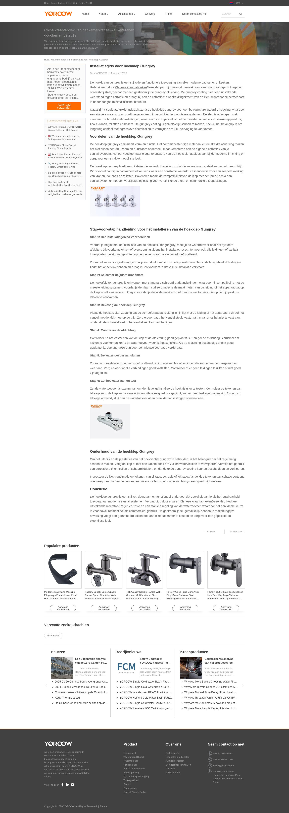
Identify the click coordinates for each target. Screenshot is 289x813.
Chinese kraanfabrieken (131, 87)
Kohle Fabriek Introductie (134, 708)
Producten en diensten (177, 757)
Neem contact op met (194, 13)
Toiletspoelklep (131, 780)
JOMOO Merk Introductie (134, 703)
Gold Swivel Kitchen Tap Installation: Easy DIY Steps (210, 703)
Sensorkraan (130, 788)
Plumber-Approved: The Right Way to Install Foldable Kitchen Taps (210, 692)
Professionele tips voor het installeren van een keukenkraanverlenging (210, 708)
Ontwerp (150, 13)
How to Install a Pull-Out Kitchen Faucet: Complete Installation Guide (210, 681)
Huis (46, 59)
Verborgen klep (131, 772)
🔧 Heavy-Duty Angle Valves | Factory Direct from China (63, 165)
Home (85, 13)
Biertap (127, 784)
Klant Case (60, 652)
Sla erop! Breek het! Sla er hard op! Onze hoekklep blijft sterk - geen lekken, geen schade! (64, 174)
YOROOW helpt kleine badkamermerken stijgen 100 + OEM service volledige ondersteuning (81, 708)
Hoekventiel (53, 635)
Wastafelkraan (130, 760)
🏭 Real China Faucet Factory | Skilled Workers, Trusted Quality (65, 156)
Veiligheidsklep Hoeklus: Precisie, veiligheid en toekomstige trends (65, 193)
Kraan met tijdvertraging (136, 776)
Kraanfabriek (127, 652)
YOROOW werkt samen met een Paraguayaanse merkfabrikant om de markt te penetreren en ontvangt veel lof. (81, 687)
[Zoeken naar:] (233, 13)
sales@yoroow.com (223, 765)
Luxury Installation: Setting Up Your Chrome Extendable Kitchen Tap (210, 687)
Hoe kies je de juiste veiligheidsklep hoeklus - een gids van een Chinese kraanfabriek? (65, 184)
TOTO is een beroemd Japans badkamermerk (146, 697)
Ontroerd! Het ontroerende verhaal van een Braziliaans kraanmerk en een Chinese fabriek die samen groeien (81, 692)
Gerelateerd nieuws (62, 121)
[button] (46, 685)
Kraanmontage (59, 59)
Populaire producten (61, 546)
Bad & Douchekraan (134, 768)
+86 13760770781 (223, 753)
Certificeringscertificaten (178, 764)
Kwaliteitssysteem (175, 760)
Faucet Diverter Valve (134, 792)
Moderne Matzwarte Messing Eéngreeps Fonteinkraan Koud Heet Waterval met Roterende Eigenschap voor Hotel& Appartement (60, 598)
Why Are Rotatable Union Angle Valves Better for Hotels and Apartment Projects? (64, 128)
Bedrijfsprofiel (173, 753)
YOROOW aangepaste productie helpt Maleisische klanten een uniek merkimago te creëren (81, 697)
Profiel (168, 13)
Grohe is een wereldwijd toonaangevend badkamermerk (146, 692)
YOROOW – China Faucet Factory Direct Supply (62, 147)
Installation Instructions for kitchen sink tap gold (210, 697)
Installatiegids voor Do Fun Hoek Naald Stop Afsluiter (219, 662)
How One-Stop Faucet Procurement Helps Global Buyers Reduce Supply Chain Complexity (146, 681)
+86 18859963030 (223, 759)
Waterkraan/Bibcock (133, 757)
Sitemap (104, 806)
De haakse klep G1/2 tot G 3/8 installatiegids (146, 687)
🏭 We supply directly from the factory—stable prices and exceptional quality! (64, 138)
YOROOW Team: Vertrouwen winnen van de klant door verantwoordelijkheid (81, 681)
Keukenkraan (130, 764)
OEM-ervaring (173, 772)
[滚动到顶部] (280, 806)
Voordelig (170, 768)
